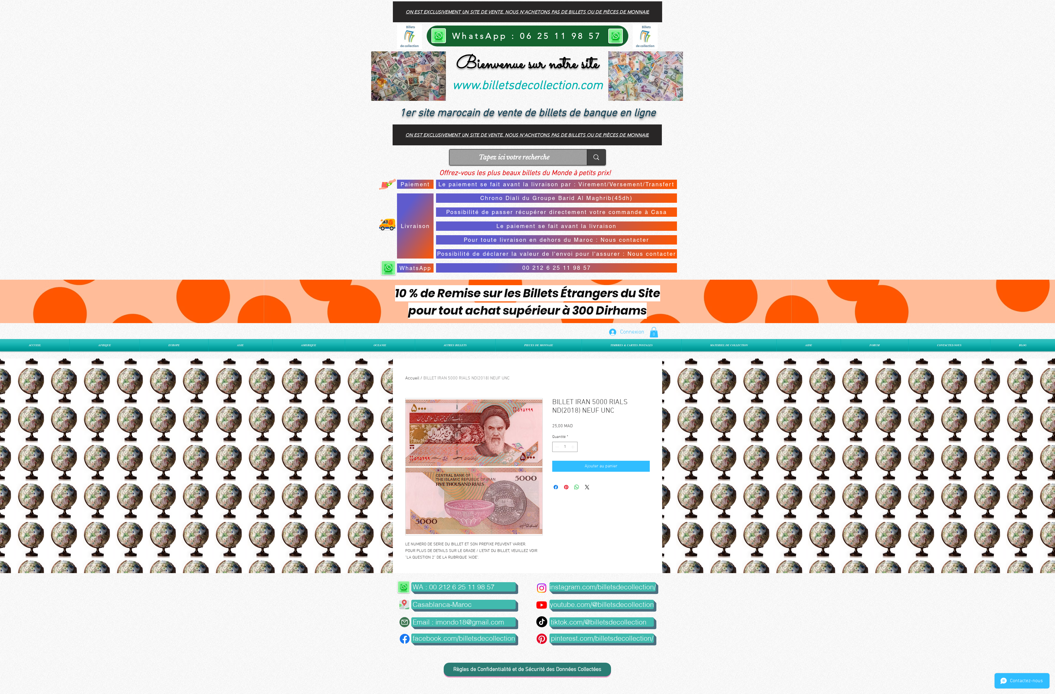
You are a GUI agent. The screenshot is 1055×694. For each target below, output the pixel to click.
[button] (653, 332)
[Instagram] (541, 588)
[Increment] (573, 447)
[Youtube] (541, 605)
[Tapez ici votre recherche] (596, 157)
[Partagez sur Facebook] (556, 487)
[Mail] (404, 622)
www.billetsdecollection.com (527, 86)
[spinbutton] (565, 447)
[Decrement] (556, 447)
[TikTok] (541, 621)
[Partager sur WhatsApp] (576, 487)
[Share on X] (587, 487)
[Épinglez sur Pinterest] (566, 487)
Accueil (412, 378)
